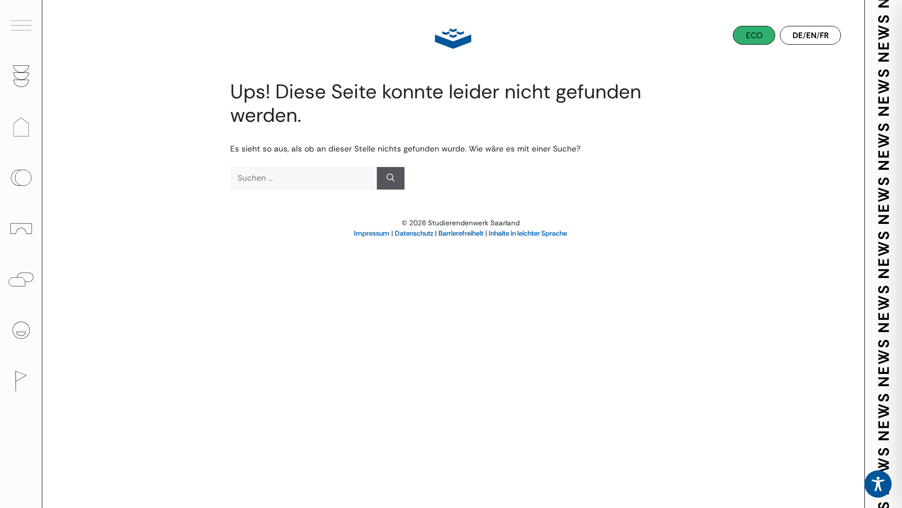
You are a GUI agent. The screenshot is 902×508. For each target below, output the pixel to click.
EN (811, 35)
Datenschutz (414, 233)
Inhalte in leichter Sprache (528, 233)
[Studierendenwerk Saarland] (451, 38)
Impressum (371, 233)
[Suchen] (390, 178)
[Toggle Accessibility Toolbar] (878, 484)
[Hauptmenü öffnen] (21, 25)
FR (824, 35)
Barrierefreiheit (460, 233)
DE (798, 35)
